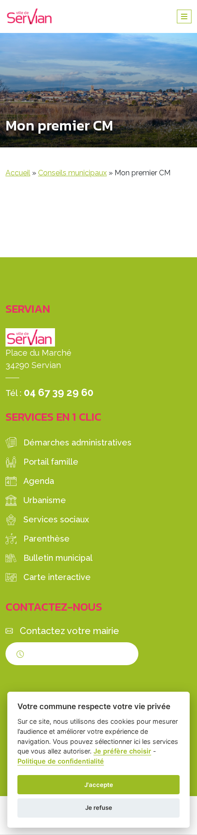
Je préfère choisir (122, 751)
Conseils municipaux (72, 172)
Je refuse (98, 807)
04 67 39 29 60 (58, 392)
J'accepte (98, 784)
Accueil (17, 172)
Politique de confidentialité (60, 761)
